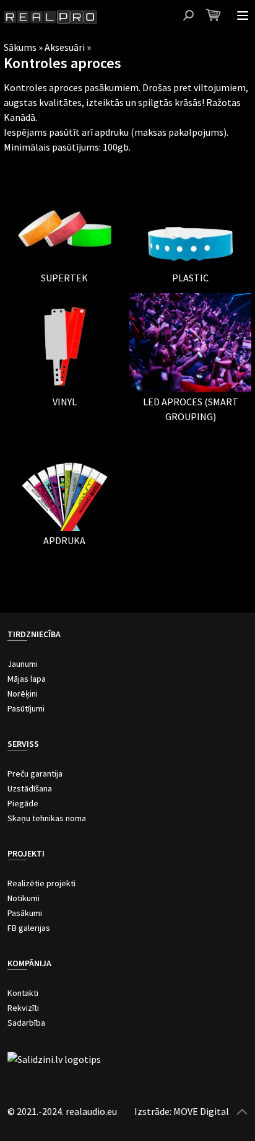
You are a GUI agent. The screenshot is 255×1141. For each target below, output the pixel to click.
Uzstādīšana (29, 788)
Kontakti (22, 992)
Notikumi (23, 898)
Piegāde (22, 803)
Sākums (20, 47)
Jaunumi (22, 663)
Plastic (190, 277)
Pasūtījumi (26, 708)
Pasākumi (24, 913)
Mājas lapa (26, 678)
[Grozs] (213, 14)
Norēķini (22, 693)
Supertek (64, 277)
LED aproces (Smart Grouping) (190, 409)
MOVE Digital (201, 1111)
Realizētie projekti (41, 883)
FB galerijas (28, 927)
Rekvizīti (23, 1007)
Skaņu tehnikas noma (46, 818)
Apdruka (64, 540)
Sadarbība (26, 1022)
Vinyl (65, 401)
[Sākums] (50, 17)
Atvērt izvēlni (242, 15)
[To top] (242, 1111)
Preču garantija (35, 773)
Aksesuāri (65, 47)
